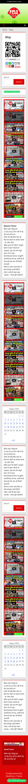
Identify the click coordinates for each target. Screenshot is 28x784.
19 (11, 427)
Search (6, 77)
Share (17, 66)
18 (8, 427)
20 (14, 427)
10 (5, 423)
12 (11, 423)
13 (14, 423)
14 (17, 423)
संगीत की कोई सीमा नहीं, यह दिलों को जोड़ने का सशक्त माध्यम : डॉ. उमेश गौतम (14, 240)
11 (8, 423)
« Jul (13, 440)
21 (17, 427)
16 (23, 423)
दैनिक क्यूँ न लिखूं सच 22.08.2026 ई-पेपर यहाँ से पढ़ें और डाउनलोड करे (13, 231)
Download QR (13, 59)
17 (5, 427)
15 (20, 423)
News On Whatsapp (12, 92)
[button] (17, 780)
